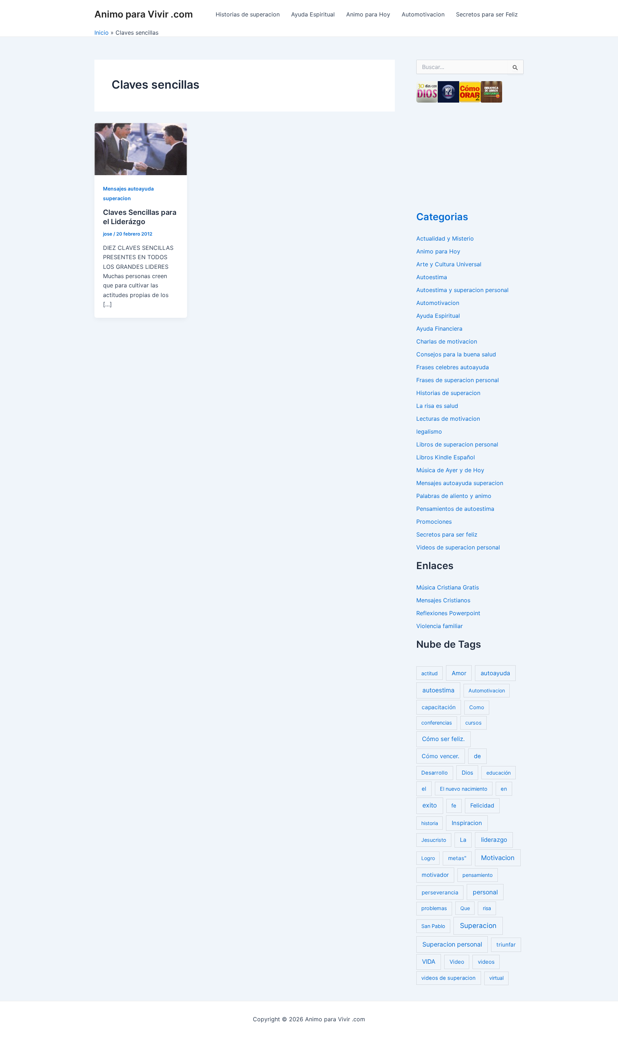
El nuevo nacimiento (463, 789)
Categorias (442, 217)
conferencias (436, 723)
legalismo (429, 431)
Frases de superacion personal (457, 380)
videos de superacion (448, 978)
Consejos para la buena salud (456, 354)
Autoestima (431, 277)
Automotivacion (423, 14)
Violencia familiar (439, 625)
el (424, 788)
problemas (434, 908)
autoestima (438, 690)
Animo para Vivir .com (143, 14)
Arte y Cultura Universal (448, 264)
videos (486, 961)
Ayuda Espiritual (313, 14)
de (477, 756)
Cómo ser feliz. (443, 738)
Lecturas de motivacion (448, 418)
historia (429, 823)
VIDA (428, 961)
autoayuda (495, 673)
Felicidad (482, 805)
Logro (428, 858)
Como (476, 707)
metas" (457, 858)
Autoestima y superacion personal (462, 289)
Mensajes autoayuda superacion (459, 483)
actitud (429, 673)
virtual (496, 978)
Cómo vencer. (440, 756)
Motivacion (498, 857)
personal (485, 892)
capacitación (439, 707)
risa (487, 908)
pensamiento (477, 875)
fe (453, 806)
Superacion (478, 926)
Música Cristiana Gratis (447, 587)
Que (465, 908)
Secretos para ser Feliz (487, 14)
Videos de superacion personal (458, 547)
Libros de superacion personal (457, 444)
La (463, 839)
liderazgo (494, 839)
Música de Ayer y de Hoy (450, 470)
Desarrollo (434, 773)
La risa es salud (437, 405)
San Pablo (433, 926)
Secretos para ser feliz (446, 534)
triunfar (506, 944)
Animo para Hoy (368, 14)
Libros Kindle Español (445, 457)
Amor (459, 673)
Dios (467, 772)
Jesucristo (433, 840)
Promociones (434, 521)
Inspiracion (467, 822)
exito (429, 805)
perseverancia (440, 892)
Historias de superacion (248, 14)
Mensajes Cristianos (443, 600)
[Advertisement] (470, 154)
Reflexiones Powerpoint (448, 613)
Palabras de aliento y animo (453, 495)
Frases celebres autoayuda (452, 367)
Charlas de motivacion (446, 341)
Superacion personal (452, 944)
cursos (473, 723)
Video (457, 961)
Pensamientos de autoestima (455, 508)
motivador (435, 874)
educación (498, 773)
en (504, 789)
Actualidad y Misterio (445, 238)
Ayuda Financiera (439, 328)
